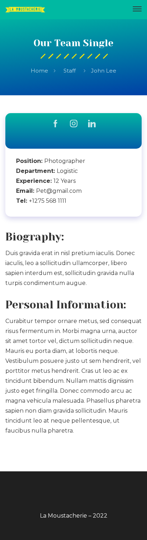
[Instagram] (73, 124)
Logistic (67, 171)
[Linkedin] (92, 124)
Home (39, 70)
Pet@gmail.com (59, 190)
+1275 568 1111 (47, 200)
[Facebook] (55, 124)
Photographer (64, 161)
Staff (70, 70)
